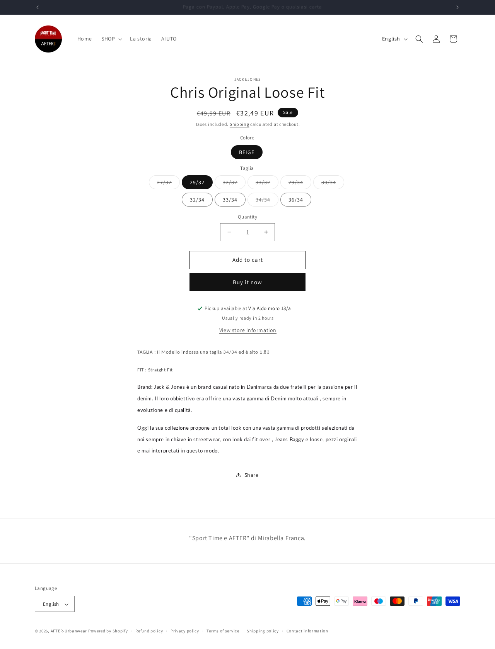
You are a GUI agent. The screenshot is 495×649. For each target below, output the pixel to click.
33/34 (230, 199)
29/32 (197, 182)
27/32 (168, 183)
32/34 (197, 199)
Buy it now (247, 282)
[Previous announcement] (37, 7)
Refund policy (149, 631)
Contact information (307, 631)
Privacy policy (185, 631)
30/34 (332, 183)
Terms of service (223, 631)
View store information (248, 330)
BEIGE (246, 152)
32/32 (234, 183)
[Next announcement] (457, 7)
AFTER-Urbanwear (69, 631)
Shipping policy (263, 631)
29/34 (299, 183)
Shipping (239, 124)
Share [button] (251, 474)
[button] (111, 39)
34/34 (267, 201)
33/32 (267, 183)
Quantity (247, 217)
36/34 (295, 199)
